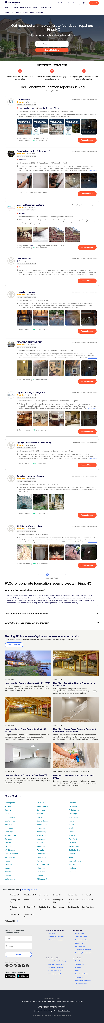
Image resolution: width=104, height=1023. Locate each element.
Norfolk (72, 854)
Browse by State (28, 889)
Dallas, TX (57, 895)
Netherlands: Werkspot (65, 1001)
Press (77, 971)
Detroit (40, 817)
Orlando (8, 865)
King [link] (17, 13)
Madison (72, 868)
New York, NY (87, 900)
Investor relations (81, 974)
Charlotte (41, 854)
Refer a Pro (79, 943)
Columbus (41, 875)
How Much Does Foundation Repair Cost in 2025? (73, 776)
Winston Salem (43, 865)
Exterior (15, 7)
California (46, 1006)
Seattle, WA (14, 914)
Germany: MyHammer (39, 1001)
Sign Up (94, 3)
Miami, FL (28, 900)
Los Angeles (10, 821)
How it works (79, 961)
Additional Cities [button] (10, 921)
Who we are (79, 964)
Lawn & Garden (25, 7)
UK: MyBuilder (79, 1001)
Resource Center (81, 940)
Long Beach (10, 817)
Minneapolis (42, 825)
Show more (93, 170)
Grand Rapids (42, 821)
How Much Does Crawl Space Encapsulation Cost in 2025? (74, 684)
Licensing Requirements (83, 953)
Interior (8, 7)
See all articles (14, 645)
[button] (24, 127)
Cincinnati (41, 868)
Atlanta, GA (14, 895)
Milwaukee (73, 872)
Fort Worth (73, 839)
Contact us (79, 977)
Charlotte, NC (30, 895)
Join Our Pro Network (56, 964)
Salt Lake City (74, 850)
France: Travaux (26, 1001)
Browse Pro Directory (55, 937)
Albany (40, 843)
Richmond (73, 857)
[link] (52, 102)
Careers (78, 967)
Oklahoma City (43, 879)
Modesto (8, 825)
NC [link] (12, 13)
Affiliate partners (81, 983)
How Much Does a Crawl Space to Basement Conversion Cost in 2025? (74, 730)
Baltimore (41, 810)
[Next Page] (65, 574)
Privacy (40, 1006)
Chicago (8, 875)
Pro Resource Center (55, 967)
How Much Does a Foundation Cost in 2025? (26, 775)
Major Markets (13, 796)
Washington (10, 850)
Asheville (40, 850)
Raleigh (40, 861)
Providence (73, 817)
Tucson (8, 810)
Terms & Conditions (64, 1011)
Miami (7, 861)
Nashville (72, 825)
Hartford (8, 846)
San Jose (8, 839)
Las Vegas (41, 839)
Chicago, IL (43, 895)
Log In (83, 3)
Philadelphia (74, 810)
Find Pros (51, 933)
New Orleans (42, 806)
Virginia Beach (75, 861)
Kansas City (41, 832)
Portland (72, 803)
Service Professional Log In (57, 961)
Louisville (40, 803)
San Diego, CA (74, 907)
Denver (8, 843)
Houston (72, 843)
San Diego (9, 832)
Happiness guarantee (83, 980)
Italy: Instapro (52, 1001)
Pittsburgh (73, 814)
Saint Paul (41, 828)
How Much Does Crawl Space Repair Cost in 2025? (26, 730)
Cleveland (41, 872)
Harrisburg (73, 806)
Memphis (72, 821)
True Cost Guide (81, 937)
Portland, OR (29, 907)
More (35, 7)
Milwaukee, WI (44, 900)
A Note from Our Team (83, 950)
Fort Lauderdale (11, 854)
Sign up (18, 954)
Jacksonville (10, 857)
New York (41, 846)
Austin (71, 828)
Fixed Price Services (55, 940)
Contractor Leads (54, 971)
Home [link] (7, 13)
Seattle (72, 865)
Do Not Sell (53, 1006)
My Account (79, 933)
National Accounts (55, 974)
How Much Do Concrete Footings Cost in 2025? (27, 683)
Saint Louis (41, 835)
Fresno (8, 814)
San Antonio (74, 846)
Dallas (71, 832)
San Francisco (10, 835)
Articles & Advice (45, 7)
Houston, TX (87, 895)
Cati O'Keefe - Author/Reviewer (65, 771)
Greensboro (42, 857)
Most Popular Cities (11, 890)
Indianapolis (10, 879)
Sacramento (10, 828)
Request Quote (87, 140)
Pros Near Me (80, 946)
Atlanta (8, 872)
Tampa (7, 868)
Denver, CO (72, 895)
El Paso (72, 835)
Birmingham (10, 803)
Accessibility (62, 1007)
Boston (40, 814)
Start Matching (51, 50)
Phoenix (8, 806)
